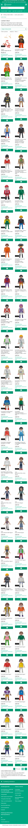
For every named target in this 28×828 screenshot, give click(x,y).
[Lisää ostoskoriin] (7, 59)
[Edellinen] (22, 769)
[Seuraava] (26, 769)
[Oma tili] (23, 4)
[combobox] (14, 8)
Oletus (16, 31)
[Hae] (25, 8)
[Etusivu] (8, 4)
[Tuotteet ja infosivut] (2, 4)
